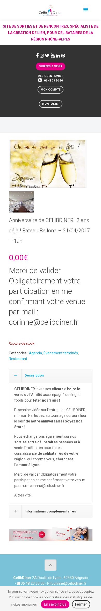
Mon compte (50, 89)
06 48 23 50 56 (53, 80)
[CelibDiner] (50, 10)
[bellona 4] (21, 203)
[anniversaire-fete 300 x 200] (47, 166)
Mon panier (50, 103)
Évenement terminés (61, 353)
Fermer (81, 604)
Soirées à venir (50, 66)
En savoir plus (55, 604)
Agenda (35, 353)
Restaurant (18, 359)
